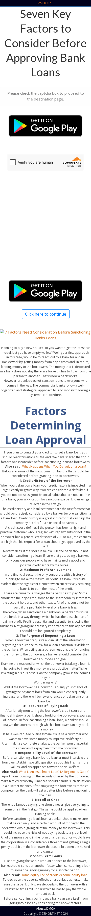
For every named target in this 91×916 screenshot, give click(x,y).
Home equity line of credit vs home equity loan (54, 875)
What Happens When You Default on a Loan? (54, 466)
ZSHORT (45, 2)
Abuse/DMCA (45, 908)
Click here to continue (45, 314)
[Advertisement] (45, 229)
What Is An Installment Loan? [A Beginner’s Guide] (54, 772)
